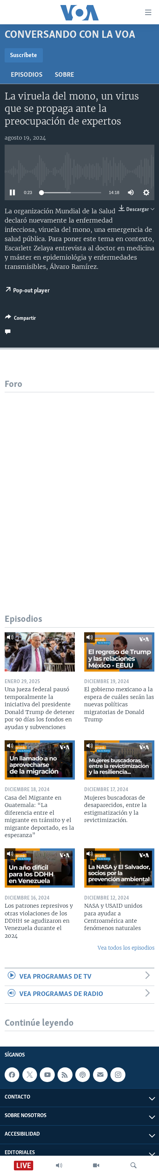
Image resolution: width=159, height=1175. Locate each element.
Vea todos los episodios (126, 948)
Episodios (26, 75)
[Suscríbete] (100, 1074)
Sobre (64, 75)
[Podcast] (82, 1074)
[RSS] (65, 1074)
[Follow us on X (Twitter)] (29, 1074)
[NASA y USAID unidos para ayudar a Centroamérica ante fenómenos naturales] (119, 868)
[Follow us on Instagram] (117, 1074)
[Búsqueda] (133, 1165)
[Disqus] (79, 488)
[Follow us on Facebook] (12, 1074)
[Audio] (59, 1165)
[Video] (96, 1165)
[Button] (20, 319)
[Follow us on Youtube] (47, 1074)
